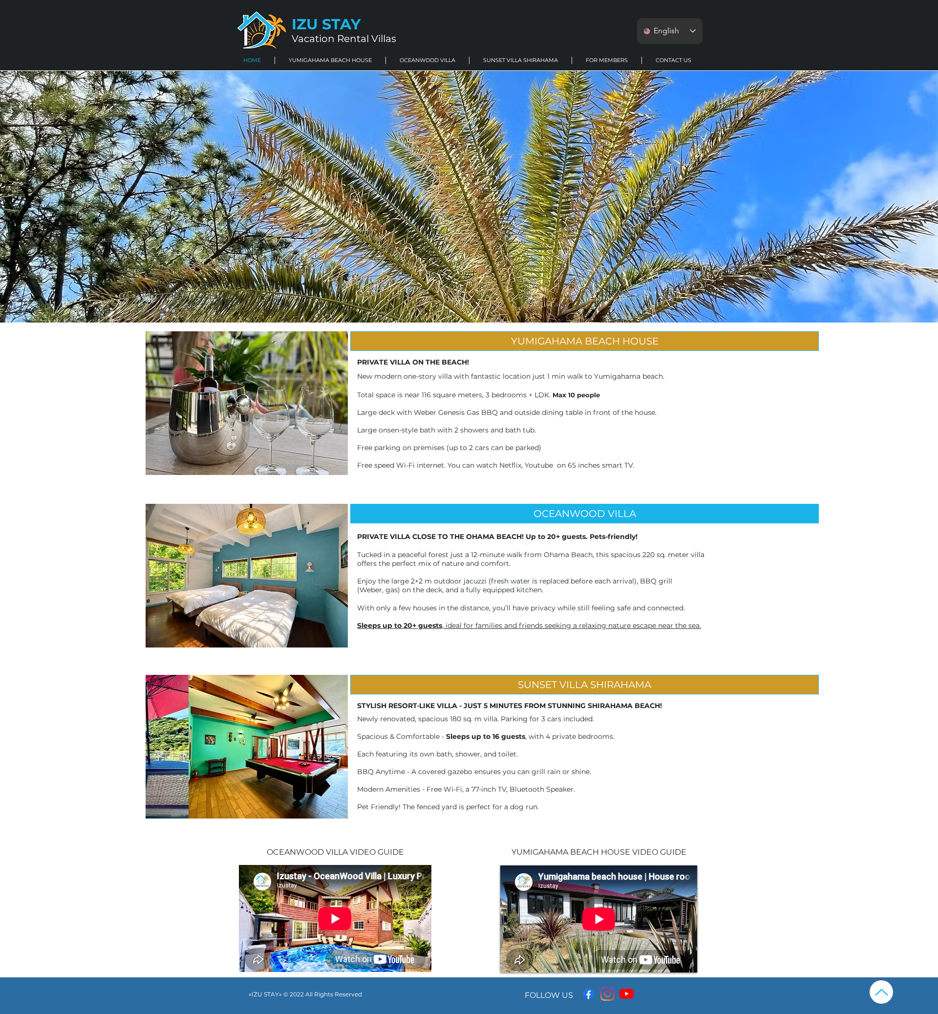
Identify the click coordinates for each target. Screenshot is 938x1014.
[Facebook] (588, 994)
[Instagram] (607, 994)
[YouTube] (626, 994)
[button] (330, 60)
